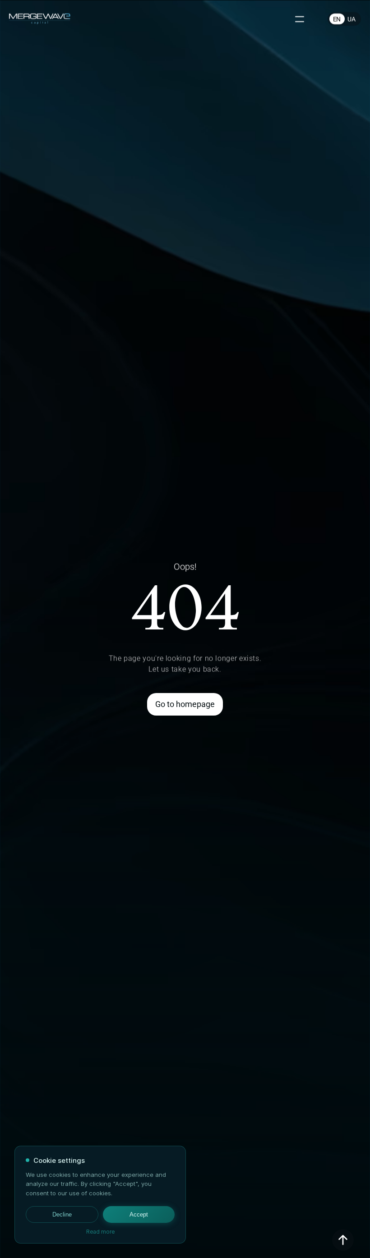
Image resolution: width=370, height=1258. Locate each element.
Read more (100, 1231)
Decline (62, 1214)
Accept (139, 1214)
